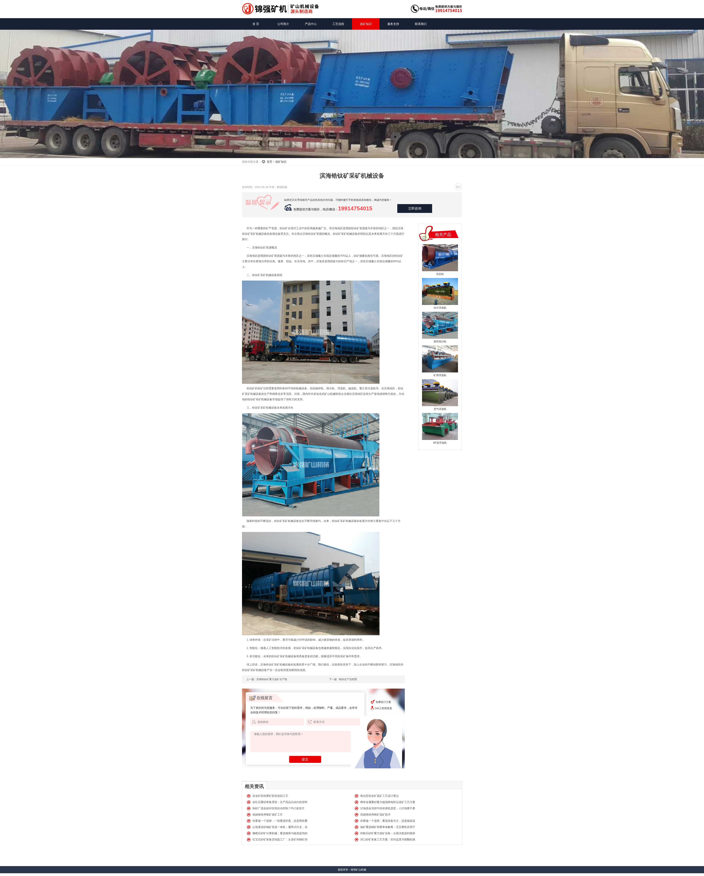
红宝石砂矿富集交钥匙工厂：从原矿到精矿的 (279, 839)
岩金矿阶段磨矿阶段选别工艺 (270, 795)
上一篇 (266, 679)
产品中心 (311, 23)
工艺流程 (338, 23)
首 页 (255, 23)
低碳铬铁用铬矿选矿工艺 (267, 814)
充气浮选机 (440, 408)
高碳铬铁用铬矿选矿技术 (375, 814)
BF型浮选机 (440, 442)
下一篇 (343, 679)
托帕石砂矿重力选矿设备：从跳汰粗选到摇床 (387, 833)
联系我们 (421, 23)
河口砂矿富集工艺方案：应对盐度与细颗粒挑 (387, 839)
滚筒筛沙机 (440, 341)
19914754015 (355, 208)
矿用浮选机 (440, 375)
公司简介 (283, 23)
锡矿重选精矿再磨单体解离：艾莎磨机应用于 (387, 827)
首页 (269, 161)
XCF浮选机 (440, 307)
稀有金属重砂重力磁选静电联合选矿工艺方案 (387, 802)
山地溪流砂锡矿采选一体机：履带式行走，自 (279, 827)
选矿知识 (366, 23)
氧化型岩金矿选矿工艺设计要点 (379, 795)
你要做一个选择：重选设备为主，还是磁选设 (387, 820)
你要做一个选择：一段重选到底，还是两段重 (279, 820)
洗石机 (440, 274)
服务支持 (393, 23)
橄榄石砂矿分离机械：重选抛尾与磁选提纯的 (279, 833)
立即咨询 (414, 208)
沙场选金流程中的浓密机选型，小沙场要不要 (387, 808)
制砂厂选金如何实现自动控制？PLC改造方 (278, 808)
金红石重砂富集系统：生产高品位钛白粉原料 (279, 802)
